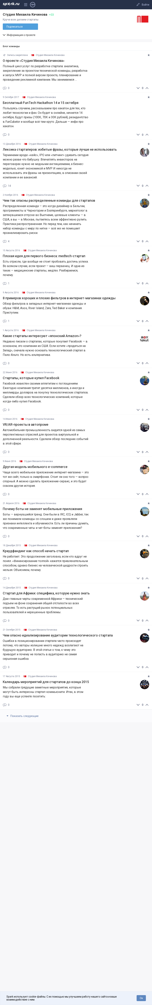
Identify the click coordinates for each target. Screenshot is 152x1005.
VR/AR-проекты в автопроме (25, 424)
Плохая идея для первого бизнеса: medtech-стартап (44, 256)
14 (9, 186)
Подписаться (14, 26)
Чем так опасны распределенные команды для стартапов (49, 200)
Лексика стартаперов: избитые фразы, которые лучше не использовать (60, 149)
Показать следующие (24, 716)
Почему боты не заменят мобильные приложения (42, 509)
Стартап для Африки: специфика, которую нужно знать (46, 593)
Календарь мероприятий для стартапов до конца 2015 (46, 682)
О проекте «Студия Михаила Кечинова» (34, 61)
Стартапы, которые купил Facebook (31, 378)
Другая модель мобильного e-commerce (35, 467)
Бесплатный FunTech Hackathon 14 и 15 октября (40, 103)
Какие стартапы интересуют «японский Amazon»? (42, 336)
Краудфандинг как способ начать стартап (36, 551)
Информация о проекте (20, 35)
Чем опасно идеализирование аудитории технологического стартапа (58, 635)
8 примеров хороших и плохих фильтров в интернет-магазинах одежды (59, 298)
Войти (145, 4)
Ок (141, 998)
